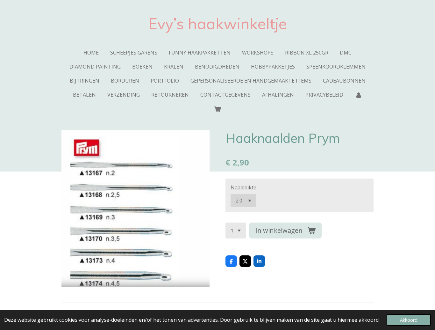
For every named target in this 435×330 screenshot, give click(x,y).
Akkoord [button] (408, 320)
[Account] (358, 94)
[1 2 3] (235, 230)
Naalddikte (243, 187)
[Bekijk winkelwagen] (217, 108)
